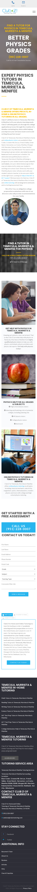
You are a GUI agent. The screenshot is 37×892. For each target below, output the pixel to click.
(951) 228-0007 (8, 813)
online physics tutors (11, 140)
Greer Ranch (11, 781)
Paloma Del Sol (7, 786)
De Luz (22, 778)
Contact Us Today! (18, 662)
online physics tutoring (16, 486)
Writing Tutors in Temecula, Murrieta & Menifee (17, 707)
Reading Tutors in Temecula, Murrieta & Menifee (17, 702)
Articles (4, 864)
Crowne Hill (15, 778)
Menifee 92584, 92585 (9, 783)
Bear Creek (5, 778)
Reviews (4, 860)
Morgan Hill (22, 783)
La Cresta (29, 781)
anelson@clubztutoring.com (12, 818)
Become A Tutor (7, 851)
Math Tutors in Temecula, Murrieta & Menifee (16, 698)
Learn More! (10, 758)
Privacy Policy (27, 888)
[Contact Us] (23, 2)
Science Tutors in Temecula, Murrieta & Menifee (17, 711)
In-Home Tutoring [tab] (21, 614)
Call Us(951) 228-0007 (18, 527)
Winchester (10, 788)
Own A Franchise (7, 873)
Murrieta (31, 783)
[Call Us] (13, 2)
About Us (4, 856)
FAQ (3, 869)
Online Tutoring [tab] (10, 617)
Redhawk (27, 786)
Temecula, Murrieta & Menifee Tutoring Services (17, 770)
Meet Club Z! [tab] (8, 614)
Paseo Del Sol (18, 786)
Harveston (21, 781)
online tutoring (9, 183)
